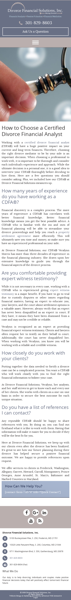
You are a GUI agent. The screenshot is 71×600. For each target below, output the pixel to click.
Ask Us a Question (35, 31)
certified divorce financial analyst (47, 142)
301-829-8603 (38, 22)
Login (35, 598)
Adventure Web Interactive (51, 596)
